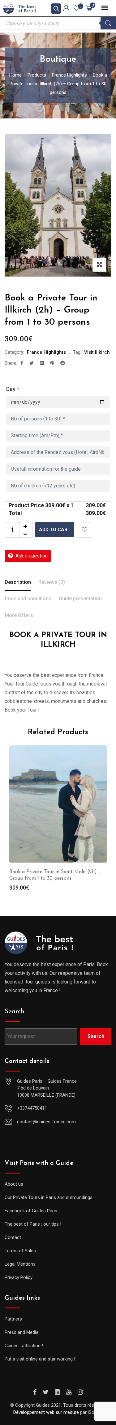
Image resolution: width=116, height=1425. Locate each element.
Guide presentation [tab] (80, 599)
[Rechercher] (108, 23)
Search (96, 1036)
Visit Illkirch (97, 352)
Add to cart (55, 529)
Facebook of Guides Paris (31, 1211)
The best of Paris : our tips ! (33, 1224)
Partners (13, 1319)
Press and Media (21, 1332)
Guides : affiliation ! (24, 1345)
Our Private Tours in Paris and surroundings (48, 1197)
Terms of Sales (20, 1251)
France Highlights (46, 352)
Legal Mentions (20, 1264)
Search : (16, 1012)
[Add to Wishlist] (84, 530)
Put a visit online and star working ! (40, 1359)
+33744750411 (32, 1108)
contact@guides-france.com (46, 1122)
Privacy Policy (18, 1277)
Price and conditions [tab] (28, 599)
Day (12, 389)
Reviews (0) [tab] (51, 582)
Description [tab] (18, 582)
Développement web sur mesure (46, 1412)
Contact (13, 1237)
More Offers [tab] (19, 615)
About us (14, 1184)
